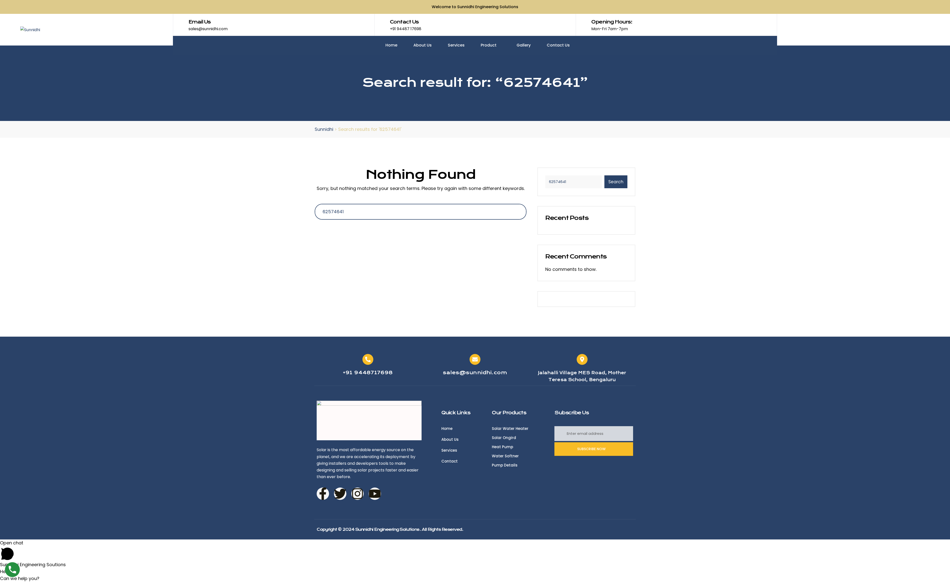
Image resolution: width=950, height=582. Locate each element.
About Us (422, 45)
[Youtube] (375, 494)
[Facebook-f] (323, 494)
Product (489, 45)
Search (615, 182)
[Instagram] (357, 494)
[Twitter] (340, 494)
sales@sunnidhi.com (475, 372)
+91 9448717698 (368, 372)
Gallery (524, 45)
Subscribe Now (592, 448)
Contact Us (558, 45)
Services (456, 45)
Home (391, 45)
